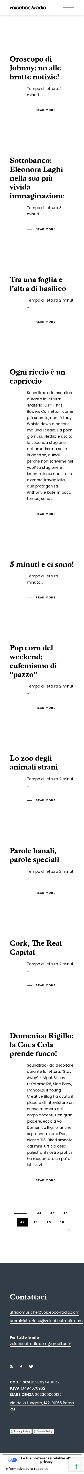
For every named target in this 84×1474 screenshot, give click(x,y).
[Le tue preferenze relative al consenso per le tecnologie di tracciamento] (76, 1466)
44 (39, 1213)
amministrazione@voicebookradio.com (46, 1320)
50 (62, 1222)
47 (22, 1222)
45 (52, 1213)
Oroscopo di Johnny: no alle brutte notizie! (35, 68)
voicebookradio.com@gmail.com (40, 1343)
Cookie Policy (45, 1431)
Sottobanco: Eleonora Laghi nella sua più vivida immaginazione (37, 178)
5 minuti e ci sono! (42, 564)
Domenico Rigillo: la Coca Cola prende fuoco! (41, 1045)
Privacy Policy (22, 1431)
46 (66, 1213)
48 (36, 1222)
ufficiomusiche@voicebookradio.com (44, 1312)
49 (49, 1222)
